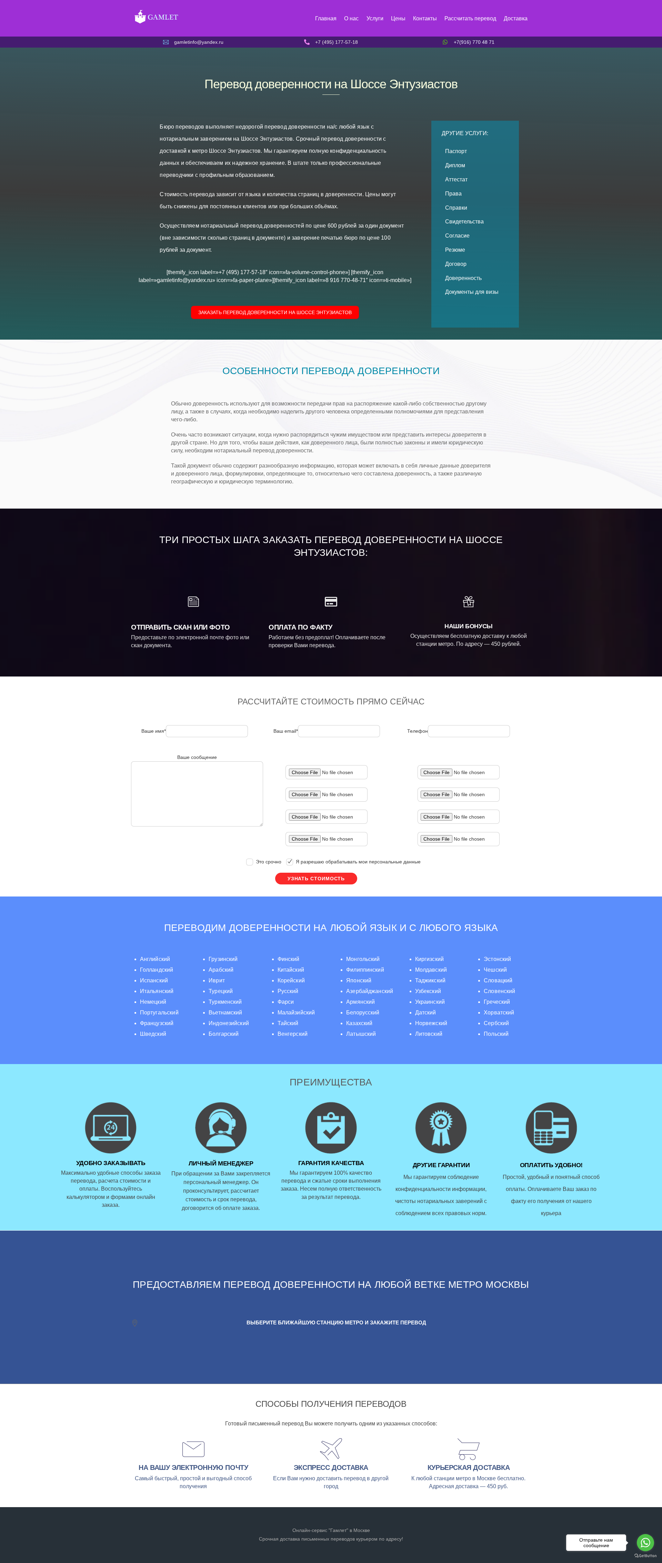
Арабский (221, 970)
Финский (289, 959)
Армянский (360, 1002)
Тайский (288, 1023)
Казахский (359, 1023)
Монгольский (363, 959)
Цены (398, 18)
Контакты (425, 18)
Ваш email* (285, 731)
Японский (358, 980)
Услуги (375, 18)
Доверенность (463, 278)
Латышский (361, 1034)
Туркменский (225, 1002)
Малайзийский (296, 1012)
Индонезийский (229, 1023)
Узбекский (428, 991)
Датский (425, 1012)
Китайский (291, 970)
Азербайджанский (369, 991)
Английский (155, 959)
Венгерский (293, 1034)
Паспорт (456, 151)
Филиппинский (365, 970)
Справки (456, 208)
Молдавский (431, 970)
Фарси (286, 1002)
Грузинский (223, 959)
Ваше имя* (153, 731)
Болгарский (224, 1034)
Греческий (497, 1002)
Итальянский (157, 991)
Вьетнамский (225, 1012)
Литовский (428, 1034)
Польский (496, 1034)
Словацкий (498, 980)
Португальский (159, 1012)
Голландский (156, 970)
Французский (157, 1023)
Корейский (291, 980)
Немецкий (153, 1002)
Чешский (495, 970)
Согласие (457, 236)
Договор (456, 264)
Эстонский (497, 959)
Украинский (430, 1002)
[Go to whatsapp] (645, 1542)
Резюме (455, 250)
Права (453, 194)
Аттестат (456, 179)
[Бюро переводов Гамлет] (156, 23)
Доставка (516, 18)
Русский (288, 991)
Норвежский (431, 1023)
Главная (326, 18)
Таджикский (430, 980)
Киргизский (429, 959)
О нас (351, 18)
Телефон (417, 731)
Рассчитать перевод (470, 18)
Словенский (499, 991)
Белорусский (363, 1012)
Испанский (154, 980)
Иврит (217, 980)
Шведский (153, 1034)
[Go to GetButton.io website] (645, 1556)
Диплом (455, 165)
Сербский (496, 1023)
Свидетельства (464, 221)
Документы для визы (472, 292)
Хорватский (499, 1012)
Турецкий (221, 991)
